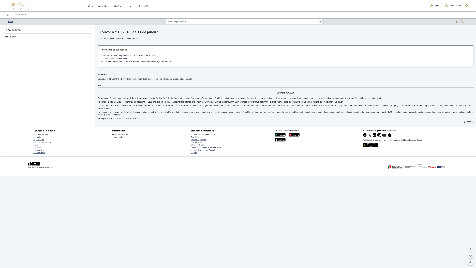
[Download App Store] (280, 141)
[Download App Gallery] (294, 136)
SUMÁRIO (102, 74)
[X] (369, 136)
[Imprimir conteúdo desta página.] (466, 22)
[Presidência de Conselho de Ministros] (401, 171)
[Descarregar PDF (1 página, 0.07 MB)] (462, 22)
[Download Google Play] (280, 136)
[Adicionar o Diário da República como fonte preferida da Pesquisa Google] (370, 147)
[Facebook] (365, 136)
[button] (18, 5)
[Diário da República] (18, 5)
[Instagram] (379, 136)
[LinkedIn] (374, 136)
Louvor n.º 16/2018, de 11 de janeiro (129, 32)
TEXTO (101, 86)
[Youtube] (384, 136)
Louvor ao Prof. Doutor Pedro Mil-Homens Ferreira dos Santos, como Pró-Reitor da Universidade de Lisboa (145, 79)
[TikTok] (390, 137)
